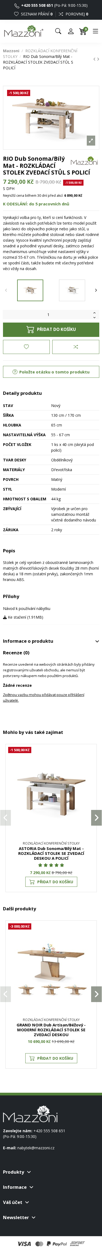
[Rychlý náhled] (89, 775)
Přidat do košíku (56, 329)
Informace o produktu (28, 641)
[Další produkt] (98, 59)
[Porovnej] (89, 765)
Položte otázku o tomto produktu (53, 372)
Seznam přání (36, 14)
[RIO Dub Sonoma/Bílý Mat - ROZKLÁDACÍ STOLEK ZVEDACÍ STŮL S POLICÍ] (30, 290)
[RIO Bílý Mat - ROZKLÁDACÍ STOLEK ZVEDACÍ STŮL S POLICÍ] (72, 290)
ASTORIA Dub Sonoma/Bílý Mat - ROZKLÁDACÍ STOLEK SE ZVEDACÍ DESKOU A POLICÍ (51, 853)
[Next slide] (96, 290)
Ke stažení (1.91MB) (25, 617)
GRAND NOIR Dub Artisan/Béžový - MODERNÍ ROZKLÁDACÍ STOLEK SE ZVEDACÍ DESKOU (51, 1029)
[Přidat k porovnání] (75, 347)
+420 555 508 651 (36, 5)
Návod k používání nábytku (26, 608)
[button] (5, 818)
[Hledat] (58, 31)
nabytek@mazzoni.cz (35, 1147)
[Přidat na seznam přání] (26, 347)
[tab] (51, 641)
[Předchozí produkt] (95, 59)
